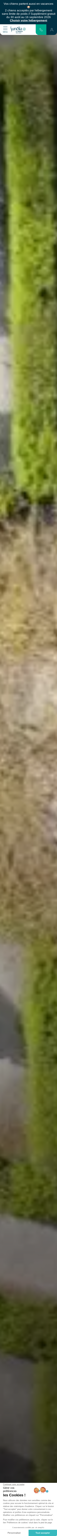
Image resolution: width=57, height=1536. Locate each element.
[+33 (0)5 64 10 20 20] (41, 29)
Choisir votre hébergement (28, 20)
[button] (51, 29)
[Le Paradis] (18, 29)
